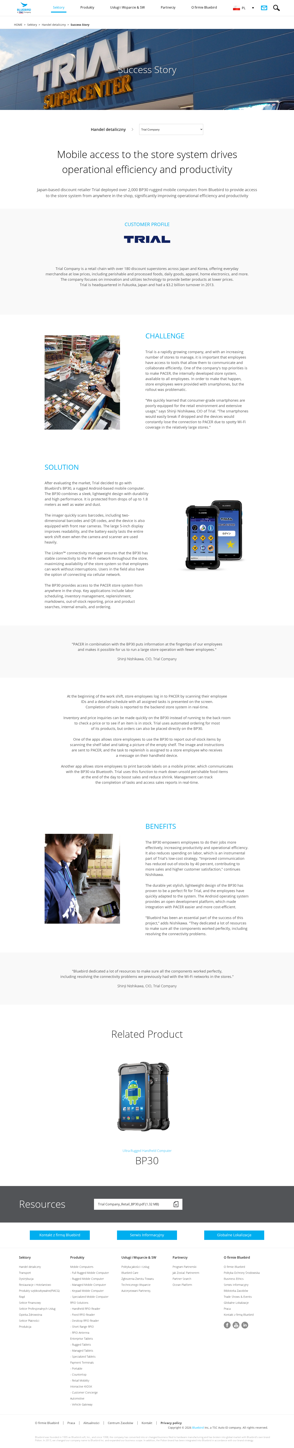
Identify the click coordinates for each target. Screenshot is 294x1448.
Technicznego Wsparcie (136, 1285)
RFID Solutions (79, 1303)
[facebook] (227, 1325)
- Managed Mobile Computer (88, 1285)
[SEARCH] (276, 7)
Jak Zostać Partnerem (186, 1273)
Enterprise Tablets (81, 1338)
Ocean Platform (182, 1285)
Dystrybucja (26, 1279)
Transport (25, 1273)
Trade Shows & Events (238, 1297)
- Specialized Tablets (83, 1356)
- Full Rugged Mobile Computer (89, 1273)
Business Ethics (234, 1279)
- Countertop (78, 1374)
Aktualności (91, 1423)
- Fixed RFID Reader (82, 1315)
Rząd (22, 1297)
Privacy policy (171, 1423)
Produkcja (25, 1326)
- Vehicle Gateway (81, 1404)
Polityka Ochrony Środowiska (242, 1273)
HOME (18, 25)
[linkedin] (244, 1325)
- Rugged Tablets (80, 1344)
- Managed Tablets (81, 1350)
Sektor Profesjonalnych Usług (37, 1309)
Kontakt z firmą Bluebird (239, 1315)
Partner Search (182, 1279)
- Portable (76, 1368)
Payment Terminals (82, 1362)
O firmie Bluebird (237, 1257)
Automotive (77, 1398)
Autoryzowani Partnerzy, (136, 1291)
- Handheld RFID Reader (85, 1309)
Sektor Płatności (29, 1320)
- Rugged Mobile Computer (87, 1279)
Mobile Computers (81, 1267)
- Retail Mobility (79, 1380)
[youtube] (236, 1325)
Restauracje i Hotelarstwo (35, 1285)
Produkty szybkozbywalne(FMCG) (39, 1291)
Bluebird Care (129, 1273)
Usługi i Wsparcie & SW (138, 1257)
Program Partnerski (184, 1267)
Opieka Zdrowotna (30, 1315)
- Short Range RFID (82, 1326)
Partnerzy (180, 1257)
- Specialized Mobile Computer (89, 1297)
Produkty (77, 1257)
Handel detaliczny (54, 25)
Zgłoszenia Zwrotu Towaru (137, 1279)
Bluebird (198, 1427)
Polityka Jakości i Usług (135, 1267)
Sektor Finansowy (30, 1303)
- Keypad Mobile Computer (87, 1291)
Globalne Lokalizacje (236, 1303)
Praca (227, 1309)
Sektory (32, 25)
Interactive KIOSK (81, 1386)
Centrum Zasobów (120, 1423)
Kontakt (147, 1423)
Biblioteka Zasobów (236, 1291)
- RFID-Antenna (79, 1332)
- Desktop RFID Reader (84, 1320)
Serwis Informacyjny (236, 1285)
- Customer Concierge (84, 1392)
